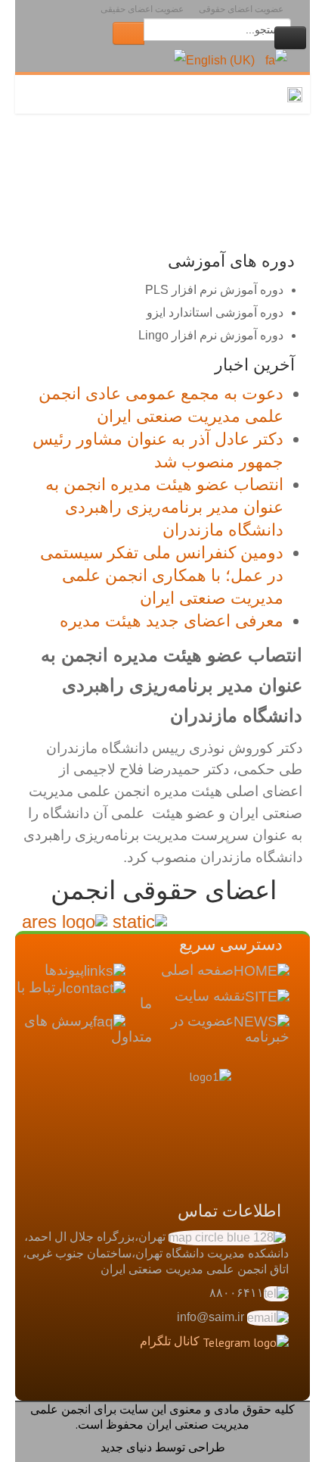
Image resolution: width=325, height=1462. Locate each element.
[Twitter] (248, 1385)
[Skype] (162, 1385)
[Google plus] (219, 1385)
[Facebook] (277, 1385)
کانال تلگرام (170, 1340)
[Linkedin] (190, 1385)
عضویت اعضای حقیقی (142, 9)
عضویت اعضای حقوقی (241, 9)
